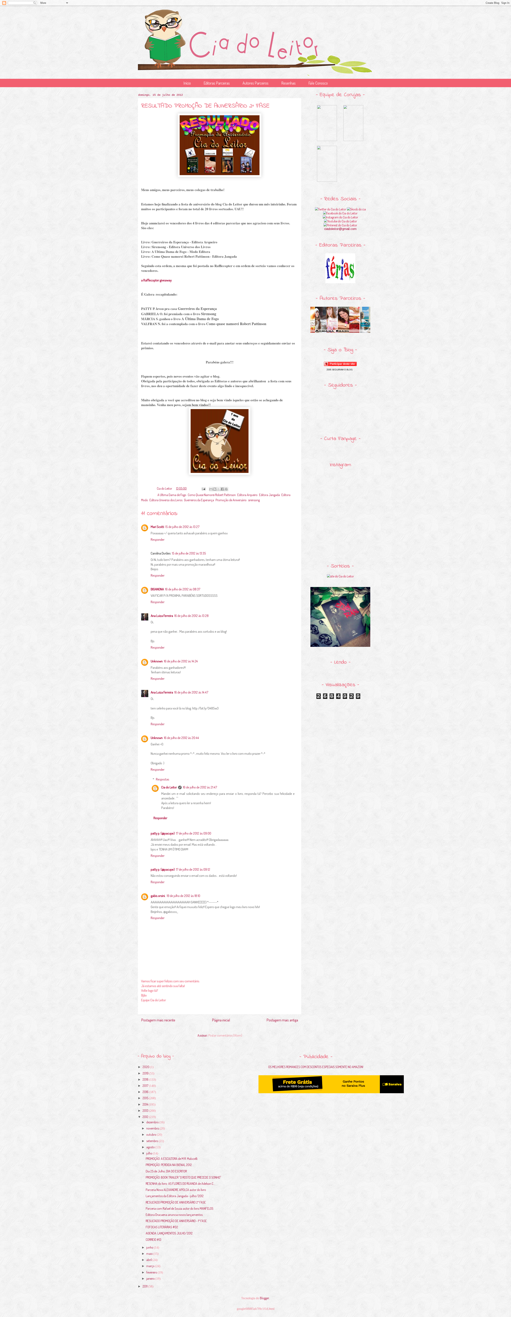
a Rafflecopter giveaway (156, 280)
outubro (151, 1134)
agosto (150, 1147)
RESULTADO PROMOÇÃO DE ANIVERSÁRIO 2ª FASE (176, 1202)
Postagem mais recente (158, 1019)
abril (149, 1260)
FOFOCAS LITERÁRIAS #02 (162, 1227)
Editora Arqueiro (247, 495)
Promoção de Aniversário (231, 500)
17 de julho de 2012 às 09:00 (193, 833)
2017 (146, 1086)
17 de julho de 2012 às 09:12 (193, 869)
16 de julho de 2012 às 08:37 (182, 589)
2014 (146, 1104)
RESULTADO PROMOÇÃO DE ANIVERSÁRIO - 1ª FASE (176, 1221)
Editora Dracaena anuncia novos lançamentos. (174, 1215)
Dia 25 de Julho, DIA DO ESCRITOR (166, 1171)
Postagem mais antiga (282, 1019)
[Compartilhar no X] (219, 489)
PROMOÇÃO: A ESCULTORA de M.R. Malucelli (171, 1159)
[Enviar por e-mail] (211, 489)
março (150, 1266)
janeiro (150, 1278)
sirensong (254, 500)
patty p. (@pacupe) (163, 833)
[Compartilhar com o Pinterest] (226, 489)
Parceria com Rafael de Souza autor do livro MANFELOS (179, 1208)
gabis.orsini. (158, 896)
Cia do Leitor (169, 787)
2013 (146, 1111)
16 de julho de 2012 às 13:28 (191, 616)
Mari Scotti (157, 527)
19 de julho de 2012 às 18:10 (183, 896)
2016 (146, 1092)
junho (150, 1247)
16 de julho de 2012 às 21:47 (200, 787)
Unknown (157, 661)
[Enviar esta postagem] (203, 488)
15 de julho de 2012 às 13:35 (189, 553)
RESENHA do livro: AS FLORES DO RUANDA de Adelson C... (180, 1184)
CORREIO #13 (153, 1240)
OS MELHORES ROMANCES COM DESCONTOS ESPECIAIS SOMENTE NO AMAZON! (315, 1067)
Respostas (162, 779)
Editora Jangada (269, 495)
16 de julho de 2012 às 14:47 (191, 692)
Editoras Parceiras (217, 83)
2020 (146, 1067)
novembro (153, 1128)
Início (187, 83)
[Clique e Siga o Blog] (340, 365)
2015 (146, 1098)
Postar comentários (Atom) (225, 1035)
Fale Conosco (318, 83)
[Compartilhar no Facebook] (222, 489)
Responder (157, 539)
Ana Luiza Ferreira (162, 616)
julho (149, 1153)
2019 (146, 1073)
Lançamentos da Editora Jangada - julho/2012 (175, 1196)
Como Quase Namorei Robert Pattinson (212, 495)
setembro (152, 1141)
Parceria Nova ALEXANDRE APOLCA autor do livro (176, 1190)
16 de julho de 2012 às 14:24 (181, 661)
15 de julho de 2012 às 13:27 (182, 527)
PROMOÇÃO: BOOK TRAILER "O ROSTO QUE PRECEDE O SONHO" (183, 1177)
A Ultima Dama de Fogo (171, 495)
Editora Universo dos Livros (166, 500)
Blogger (264, 1298)
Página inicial (221, 1019)
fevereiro (152, 1272)
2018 (146, 1079)
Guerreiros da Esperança (199, 500)
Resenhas (288, 83)
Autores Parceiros (255, 83)
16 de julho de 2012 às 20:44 (181, 738)
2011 (145, 1286)
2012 (146, 1117)
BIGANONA (157, 589)
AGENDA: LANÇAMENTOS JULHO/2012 (169, 1233)
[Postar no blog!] (215, 489)
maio (149, 1254)
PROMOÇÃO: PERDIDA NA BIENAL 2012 (169, 1165)
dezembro (152, 1122)
